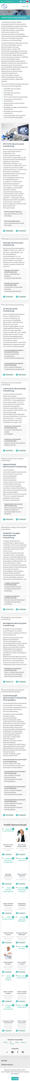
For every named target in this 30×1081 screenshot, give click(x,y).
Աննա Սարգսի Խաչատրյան (22, 1021)
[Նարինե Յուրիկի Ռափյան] (8, 923)
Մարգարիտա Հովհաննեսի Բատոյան (22, 904)
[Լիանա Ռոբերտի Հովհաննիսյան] (8, 893)
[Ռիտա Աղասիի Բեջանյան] (22, 864)
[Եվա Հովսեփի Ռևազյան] (22, 952)
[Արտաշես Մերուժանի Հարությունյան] (8, 864)
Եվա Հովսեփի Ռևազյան (22, 963)
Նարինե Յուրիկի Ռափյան (8, 933)
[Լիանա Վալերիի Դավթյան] (8, 982)
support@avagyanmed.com (21, 1)
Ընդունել (15, 1078)
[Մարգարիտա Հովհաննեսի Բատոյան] (22, 893)
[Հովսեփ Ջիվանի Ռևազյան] (8, 952)
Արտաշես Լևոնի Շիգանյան (8, 845)
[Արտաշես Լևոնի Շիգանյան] (8, 835)
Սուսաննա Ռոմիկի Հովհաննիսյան (8, 1021)
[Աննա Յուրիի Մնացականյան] (22, 835)
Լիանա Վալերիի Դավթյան (8, 992)
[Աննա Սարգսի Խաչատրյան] (22, 1011)
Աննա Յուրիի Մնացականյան (21, 845)
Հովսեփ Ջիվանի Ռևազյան (8, 963)
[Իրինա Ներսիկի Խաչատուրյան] (22, 982)
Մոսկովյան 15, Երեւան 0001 (24, 1)
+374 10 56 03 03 (8, 1)
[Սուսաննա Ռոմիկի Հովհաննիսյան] (8, 1011)
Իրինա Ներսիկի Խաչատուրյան (22, 992)
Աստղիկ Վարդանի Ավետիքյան (21, 933)
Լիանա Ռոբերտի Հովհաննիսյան (8, 904)
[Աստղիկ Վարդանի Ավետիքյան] (22, 923)
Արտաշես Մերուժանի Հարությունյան (8, 874)
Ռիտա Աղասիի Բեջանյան (21, 874)
